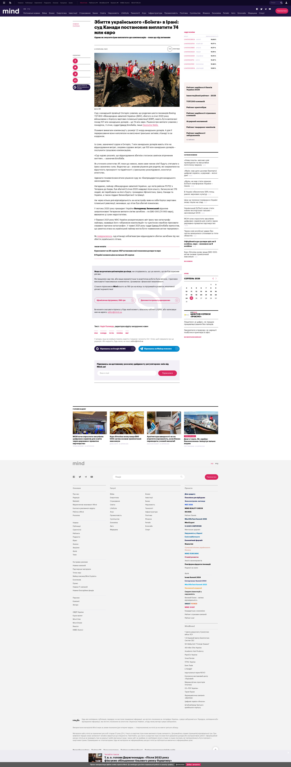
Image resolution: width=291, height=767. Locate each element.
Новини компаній (79, 565)
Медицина (252, 13)
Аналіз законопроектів (193, 560)
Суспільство (195, 13)
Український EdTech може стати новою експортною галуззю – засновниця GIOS (199, 210)
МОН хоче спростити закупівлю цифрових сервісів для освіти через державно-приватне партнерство (201, 221)
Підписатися (282, 11)
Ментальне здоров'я (192, 529)
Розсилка (76, 515)
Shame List (189, 544)
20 (201, 295)
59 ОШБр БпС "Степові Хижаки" (197, 644)
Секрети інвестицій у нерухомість (193, 593)
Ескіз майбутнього (192, 537)
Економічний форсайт (194, 540)
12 (196, 291)
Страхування (84, 13)
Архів (71, 3)
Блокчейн (242, 13)
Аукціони (63, 3)
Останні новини (190, 155)
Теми (75, 555)
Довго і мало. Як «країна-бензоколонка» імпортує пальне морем (199, 441)
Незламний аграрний (193, 588)
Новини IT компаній (80, 587)
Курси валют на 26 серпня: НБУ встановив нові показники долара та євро (127, 251)
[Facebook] (257, 9)
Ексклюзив (77, 580)
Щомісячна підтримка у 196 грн (111, 300)
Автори (75, 605)
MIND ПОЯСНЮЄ (192, 553)
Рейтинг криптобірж (196, 107)
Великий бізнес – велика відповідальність (194, 599)
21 (206, 295)
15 (211, 291)
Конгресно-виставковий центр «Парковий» (196, 677)
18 (191, 295)
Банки (95, 13)
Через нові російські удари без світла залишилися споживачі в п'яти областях (201, 233)
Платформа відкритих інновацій (198, 564)
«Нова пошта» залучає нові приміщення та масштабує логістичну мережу (196, 162)
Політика (184, 13)
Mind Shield (77, 623)
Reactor (76, 626)
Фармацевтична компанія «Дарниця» (194, 697)
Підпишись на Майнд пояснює (158, 349)
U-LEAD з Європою (193, 526)
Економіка (216, 13)
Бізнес (52, 13)
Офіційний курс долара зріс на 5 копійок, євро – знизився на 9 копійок (200, 244)
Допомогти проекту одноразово (155, 300)
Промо (75, 583)
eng (28, 9)
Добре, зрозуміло (193, 764)
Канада (103, 333)
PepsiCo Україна (191, 655)
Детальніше (180, 764)
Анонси (55, 3)
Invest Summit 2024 (193, 577)
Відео (75, 540)
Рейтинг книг (189, 618)
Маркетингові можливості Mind (85, 504)
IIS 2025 (188, 512)
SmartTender (189, 658)
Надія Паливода (107, 326)
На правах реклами (80, 562)
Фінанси (206, 13)
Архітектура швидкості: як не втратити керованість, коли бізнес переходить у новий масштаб (163, 439)
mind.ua (154, 727)
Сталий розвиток (192, 557)
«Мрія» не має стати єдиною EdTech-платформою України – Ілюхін (198, 183)
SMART (191, 604)
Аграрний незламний (196, 121)
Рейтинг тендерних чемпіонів (200, 127)
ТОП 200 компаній (195, 101)
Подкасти (47, 3)
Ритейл (226, 13)
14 (206, 291)
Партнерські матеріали (82, 569)
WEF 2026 (189, 504)
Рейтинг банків (190, 515)
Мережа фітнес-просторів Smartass (195, 684)
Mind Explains (190, 436)
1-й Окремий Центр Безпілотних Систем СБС (197, 639)
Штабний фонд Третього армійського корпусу (194, 706)
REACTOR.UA (136, 3)
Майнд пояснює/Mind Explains (84, 576)
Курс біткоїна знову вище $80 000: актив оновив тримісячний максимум (200, 254)
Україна (120, 333)
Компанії (76, 601)
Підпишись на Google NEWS (112, 349)
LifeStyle (125, 13)
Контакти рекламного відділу (84, 508)
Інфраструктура (155, 13)
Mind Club (83, 3)
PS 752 (111, 333)
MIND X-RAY (190, 607)
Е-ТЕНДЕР (188, 669)
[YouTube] (270, 9)
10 (186, 291)
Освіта (103, 13)
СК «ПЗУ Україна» (191, 688)
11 (191, 291)
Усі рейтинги (190, 139)
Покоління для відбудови (195, 497)
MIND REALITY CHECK (194, 508)
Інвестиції (73, 13)
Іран (96, 333)
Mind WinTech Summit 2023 (196, 584)
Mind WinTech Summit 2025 (196, 519)
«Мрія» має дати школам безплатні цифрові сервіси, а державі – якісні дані (200, 173)
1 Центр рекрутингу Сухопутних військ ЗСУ (197, 633)
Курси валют (78, 615)
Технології (135, 13)
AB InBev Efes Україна (193, 647)
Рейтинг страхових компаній (195, 614)
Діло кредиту (190, 494)
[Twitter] (261, 9)
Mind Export (189, 522)
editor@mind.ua (115, 312)
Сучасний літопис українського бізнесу (197, 549)
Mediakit (76, 501)
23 (216, 295)
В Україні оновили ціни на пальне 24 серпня (114, 255)
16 (216, 291)
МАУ (127, 333)
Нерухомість (113, 13)
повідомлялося (104, 236)
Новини (20, 3)
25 (191, 298)
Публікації (28, 3)
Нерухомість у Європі (193, 533)
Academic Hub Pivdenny (194, 651)
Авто (233, 13)
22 (211, 295)
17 (186, 295)
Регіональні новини (31, 13)
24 (187, 298)
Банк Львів (189, 665)
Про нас (76, 494)
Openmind (38, 3)
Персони (76, 598)
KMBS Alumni (124, 3)
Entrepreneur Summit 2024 (195, 581)
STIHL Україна (190, 662)
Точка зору (77, 573)
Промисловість (171, 13)
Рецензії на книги (191, 568)
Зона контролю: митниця (195, 501)
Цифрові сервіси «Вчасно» (195, 701)
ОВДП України (189, 32)
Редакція (76, 497)
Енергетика (62, 13)
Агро (144, 13)
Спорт (262, 13)
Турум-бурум (190, 692)
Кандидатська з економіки (195, 611)
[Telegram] (266, 9)
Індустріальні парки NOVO (195, 672)
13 (201, 291)
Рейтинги (76, 533)
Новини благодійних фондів (83, 590)
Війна (44, 13)
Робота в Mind (78, 512)
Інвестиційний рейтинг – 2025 (201, 96)
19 (196, 295)
